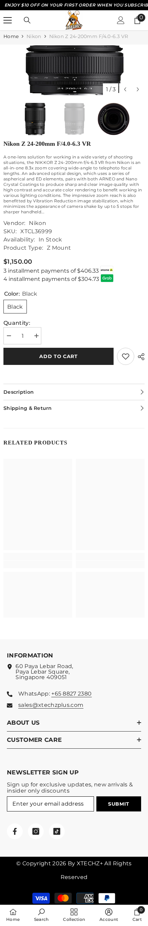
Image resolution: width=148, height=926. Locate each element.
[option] (74, 70)
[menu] (7, 20)
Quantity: (16, 323)
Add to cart (58, 356)
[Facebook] (15, 831)
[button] (125, 89)
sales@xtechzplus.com (50, 705)
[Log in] (121, 20)
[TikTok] (57, 831)
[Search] (27, 20)
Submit (118, 804)
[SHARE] (139, 356)
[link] (37, 564)
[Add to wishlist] (125, 356)
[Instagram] (36, 831)
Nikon (34, 36)
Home (11, 36)
